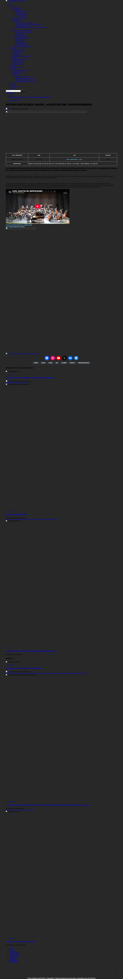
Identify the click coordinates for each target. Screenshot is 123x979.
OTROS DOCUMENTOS (22, 15)
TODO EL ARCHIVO (14, 100)
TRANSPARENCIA (17, 10)
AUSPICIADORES (17, 19)
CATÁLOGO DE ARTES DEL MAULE (24, 23)
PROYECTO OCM (20, 13)
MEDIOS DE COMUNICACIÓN (23, 26)
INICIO (10, 4)
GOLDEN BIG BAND (21, 38)
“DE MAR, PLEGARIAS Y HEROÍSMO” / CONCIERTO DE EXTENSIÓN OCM (29, 378)
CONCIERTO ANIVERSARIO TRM (17, 383)
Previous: (19, 225)
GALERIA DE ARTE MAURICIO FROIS (22, 56)
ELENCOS (11, 29)
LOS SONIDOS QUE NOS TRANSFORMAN (26, 81)
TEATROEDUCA (13, 58)
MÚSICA (11, 665)
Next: (15, 226)
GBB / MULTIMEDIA (21, 43)
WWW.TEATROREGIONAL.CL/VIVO (74, 159)
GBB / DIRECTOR (20, 40)
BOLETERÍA (12, 85)
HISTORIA (15, 7)
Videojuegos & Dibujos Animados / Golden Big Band (24, 668)
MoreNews (81, 978)
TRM (10, 5)
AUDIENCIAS (12, 48)
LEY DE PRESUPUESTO (21, 11)
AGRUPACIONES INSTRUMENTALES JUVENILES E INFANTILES (31, 27)
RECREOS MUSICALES (18, 61)
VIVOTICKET (16, 86)
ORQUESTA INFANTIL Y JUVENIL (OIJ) (22, 46)
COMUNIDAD (16, 54)
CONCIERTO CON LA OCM (22, 77)
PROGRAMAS (12, 69)
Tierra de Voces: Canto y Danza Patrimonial (21, 810)
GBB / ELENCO (19, 42)
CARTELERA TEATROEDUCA (20, 59)
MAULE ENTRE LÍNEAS (18, 72)
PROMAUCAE (16, 73)
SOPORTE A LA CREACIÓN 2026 (20, 70)
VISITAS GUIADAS (17, 53)
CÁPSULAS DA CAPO (18, 64)
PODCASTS (15, 75)
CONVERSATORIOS (17, 51)
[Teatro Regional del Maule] (22, 353)
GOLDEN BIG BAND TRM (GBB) (20, 37)
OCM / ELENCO (19, 34)
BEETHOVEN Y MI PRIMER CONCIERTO (25, 78)
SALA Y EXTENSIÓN (17, 67)
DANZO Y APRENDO (18, 62)
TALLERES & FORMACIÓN (19, 50)
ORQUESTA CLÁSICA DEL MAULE (24, 32)
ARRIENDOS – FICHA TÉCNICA (20, 18)
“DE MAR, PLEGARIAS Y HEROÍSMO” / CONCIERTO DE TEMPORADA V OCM (31, 519)
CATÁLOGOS (16, 21)
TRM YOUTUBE (10, 93)
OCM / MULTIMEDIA (21, 35)
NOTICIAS (11, 83)
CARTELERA (12, 65)
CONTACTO (12, 88)
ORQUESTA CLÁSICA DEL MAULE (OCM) (22, 31)
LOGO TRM (22, 16)
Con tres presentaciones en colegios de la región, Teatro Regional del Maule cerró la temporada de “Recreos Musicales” (47, 673)
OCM (10, 374)
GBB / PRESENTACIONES (22, 45)
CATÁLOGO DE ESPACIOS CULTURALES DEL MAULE (28, 24)
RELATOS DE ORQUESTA (22, 80)
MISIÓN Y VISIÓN (17, 8)
